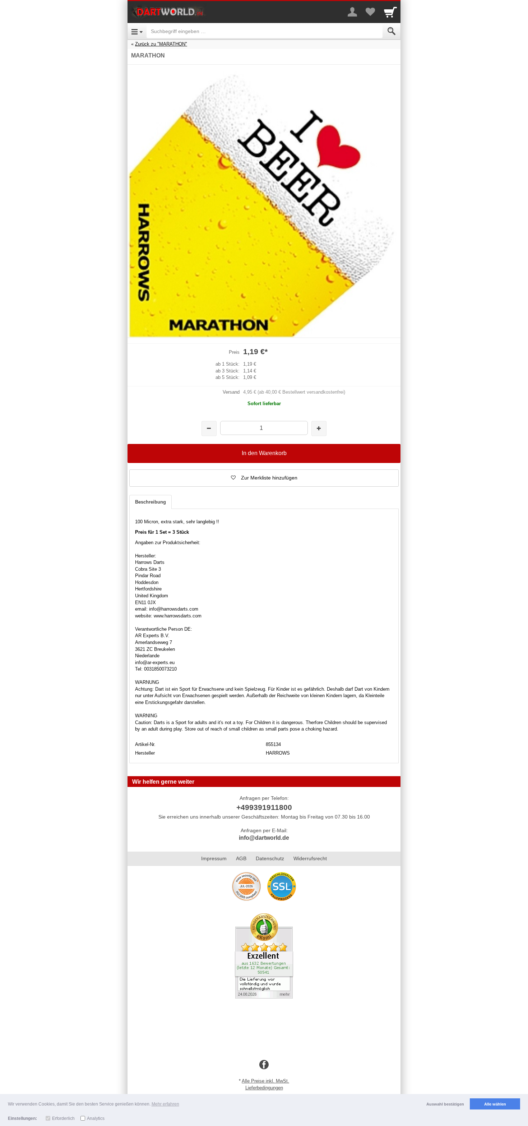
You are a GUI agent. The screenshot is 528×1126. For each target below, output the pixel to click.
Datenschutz (270, 858)
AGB (241, 858)
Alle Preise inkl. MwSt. (265, 1081)
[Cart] (390, 11)
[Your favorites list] (370, 11)
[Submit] (391, 31)
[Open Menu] (137, 31)
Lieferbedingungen (264, 1087)
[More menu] (352, 11)
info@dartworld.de (264, 838)
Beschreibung (150, 502)
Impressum (214, 858)
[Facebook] (264, 1065)
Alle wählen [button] (495, 1104)
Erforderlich (63, 1118)
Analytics (96, 1118)
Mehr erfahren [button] (165, 1104)
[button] (264, 478)
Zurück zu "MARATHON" (161, 44)
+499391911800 (264, 807)
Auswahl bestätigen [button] (445, 1104)
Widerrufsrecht (310, 858)
